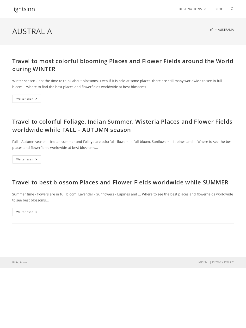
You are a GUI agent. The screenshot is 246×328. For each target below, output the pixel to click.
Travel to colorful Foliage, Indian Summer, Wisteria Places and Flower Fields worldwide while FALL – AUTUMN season (122, 125)
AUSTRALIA (226, 29)
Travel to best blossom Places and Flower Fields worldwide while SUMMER (120, 182)
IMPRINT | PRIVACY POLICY (216, 262)
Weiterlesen (28, 99)
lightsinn (23, 9)
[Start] (211, 29)
